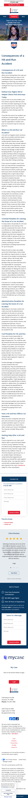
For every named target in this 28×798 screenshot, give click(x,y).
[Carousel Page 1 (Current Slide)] (10, 567)
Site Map (14, 745)
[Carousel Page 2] (14, 567)
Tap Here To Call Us (14, 5)
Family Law (7, 524)
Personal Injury (8, 522)
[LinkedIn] (14, 718)
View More (14, 573)
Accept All (8, 790)
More (23, 16)
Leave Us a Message (14, 615)
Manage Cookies (7, 761)
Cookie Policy (22, 759)
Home (4, 16)
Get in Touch (14, 587)
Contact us (21, 465)
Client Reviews (14, 533)
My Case (14, 667)
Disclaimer (14, 741)
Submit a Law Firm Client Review (14, 578)
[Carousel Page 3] (17, 567)
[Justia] (17, 718)
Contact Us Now (14, 512)
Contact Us (14, 16)
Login (14, 682)
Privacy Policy (14, 743)
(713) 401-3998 (11, 702)
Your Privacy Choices (11, 759)
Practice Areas (7, 519)
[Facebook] (10, 718)
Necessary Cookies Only (8, 794)
